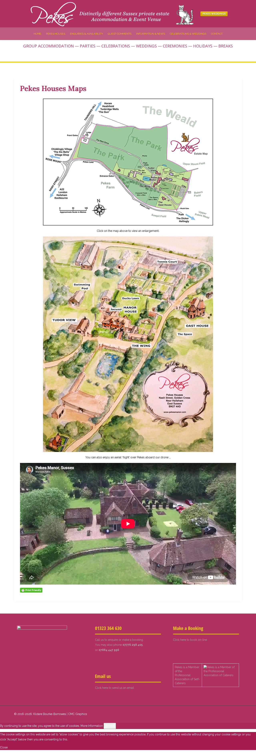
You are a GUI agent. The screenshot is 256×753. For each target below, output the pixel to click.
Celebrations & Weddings (188, 33)
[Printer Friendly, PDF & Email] (31, 589)
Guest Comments (119, 33)
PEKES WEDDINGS (214, 13)
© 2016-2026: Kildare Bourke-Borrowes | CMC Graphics (50, 714)
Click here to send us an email (114, 687)
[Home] (114, 13)
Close (4, 747)
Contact (217, 33)
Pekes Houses (55, 33)
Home (37, 33)
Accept (109, 725)
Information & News (150, 33)
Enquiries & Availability (86, 33)
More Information (92, 725)
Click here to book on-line (190, 639)
